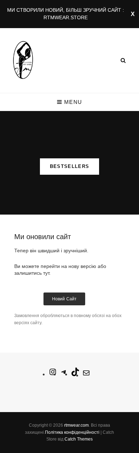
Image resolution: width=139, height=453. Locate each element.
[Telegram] (64, 374)
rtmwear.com (76, 425)
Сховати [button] (133, 14)
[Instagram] (52, 374)
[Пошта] (86, 375)
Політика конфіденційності (72, 432)
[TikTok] (75, 374)
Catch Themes (79, 439)
